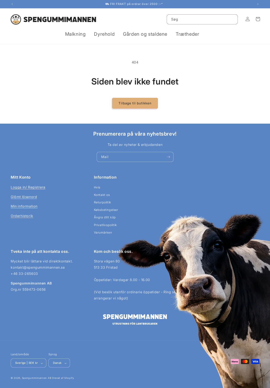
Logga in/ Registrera (28, 187)
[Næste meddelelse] (258, 4)
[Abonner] (168, 157)
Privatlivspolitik (105, 225)
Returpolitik (102, 202)
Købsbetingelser (106, 210)
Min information (24, 206)
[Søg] (233, 19)
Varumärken (103, 232)
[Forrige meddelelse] (12, 4)
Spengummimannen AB (36, 378)
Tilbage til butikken (135, 103)
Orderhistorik (22, 216)
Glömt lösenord (24, 197)
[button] (77, 34)
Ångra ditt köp (105, 217)
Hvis (97, 187)
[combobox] (202, 19)
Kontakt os (102, 195)
